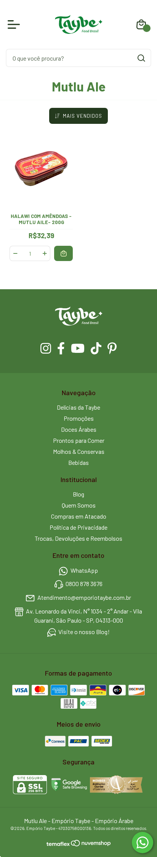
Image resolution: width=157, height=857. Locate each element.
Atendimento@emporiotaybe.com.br (84, 597)
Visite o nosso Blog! (84, 632)
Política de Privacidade (78, 527)
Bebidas (78, 462)
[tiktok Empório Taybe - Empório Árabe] (96, 348)
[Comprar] (63, 253)
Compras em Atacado (78, 516)
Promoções (79, 418)
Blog (78, 494)
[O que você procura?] (141, 58)
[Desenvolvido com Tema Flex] (58, 843)
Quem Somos (79, 505)
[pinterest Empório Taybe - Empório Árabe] (112, 348)
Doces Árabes (78, 429)
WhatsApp (84, 570)
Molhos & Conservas (78, 451)
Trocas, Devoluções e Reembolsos (78, 538)
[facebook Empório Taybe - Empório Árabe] (61, 348)
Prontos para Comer (78, 440)
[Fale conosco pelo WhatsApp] (142, 842)
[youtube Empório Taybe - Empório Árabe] (78, 348)
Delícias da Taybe (78, 407)
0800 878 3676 (84, 584)
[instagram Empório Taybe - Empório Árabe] (45, 348)
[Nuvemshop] (91, 843)
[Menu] (15, 24)
